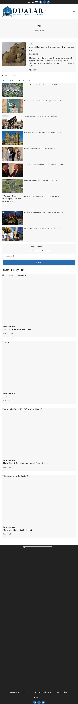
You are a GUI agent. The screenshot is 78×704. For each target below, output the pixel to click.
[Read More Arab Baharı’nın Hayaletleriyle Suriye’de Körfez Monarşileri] (12, 122)
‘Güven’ (6, 396)
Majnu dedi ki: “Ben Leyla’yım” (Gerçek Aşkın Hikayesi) (26, 463)
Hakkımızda (14, 692)
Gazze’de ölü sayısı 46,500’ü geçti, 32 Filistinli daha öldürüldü (42, 196)
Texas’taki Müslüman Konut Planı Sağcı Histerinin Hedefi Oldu (41, 85)
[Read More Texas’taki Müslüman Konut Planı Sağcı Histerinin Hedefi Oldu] (12, 90)
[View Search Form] (46, 11)
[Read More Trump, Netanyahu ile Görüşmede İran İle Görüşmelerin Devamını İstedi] (12, 170)
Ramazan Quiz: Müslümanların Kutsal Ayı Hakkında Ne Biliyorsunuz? (43, 212)
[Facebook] (40, 2)
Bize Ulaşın (27, 692)
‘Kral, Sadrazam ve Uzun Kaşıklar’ (17, 329)
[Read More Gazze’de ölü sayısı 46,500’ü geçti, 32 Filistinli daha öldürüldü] (12, 202)
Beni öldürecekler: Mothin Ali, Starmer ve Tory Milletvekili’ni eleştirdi (43, 100)
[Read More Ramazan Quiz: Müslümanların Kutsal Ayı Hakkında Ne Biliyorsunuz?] (12, 218)
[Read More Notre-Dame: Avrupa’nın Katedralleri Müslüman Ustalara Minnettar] (12, 138)
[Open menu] (74, 11)
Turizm (31, 44)
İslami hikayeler (9, 326)
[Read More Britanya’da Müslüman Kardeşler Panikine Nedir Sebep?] (12, 154)
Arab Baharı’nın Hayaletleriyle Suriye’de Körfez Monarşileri (40, 116)
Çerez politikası (61, 692)
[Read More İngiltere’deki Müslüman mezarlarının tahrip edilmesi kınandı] (12, 186)
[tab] (9, 81)
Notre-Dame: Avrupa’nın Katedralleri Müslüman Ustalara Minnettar (42, 132)
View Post (34, 70)
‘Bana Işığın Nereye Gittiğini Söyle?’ (17, 530)
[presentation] (39, 298)
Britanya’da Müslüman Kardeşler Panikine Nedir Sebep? (39, 148)
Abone (39, 262)
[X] (44, 2)
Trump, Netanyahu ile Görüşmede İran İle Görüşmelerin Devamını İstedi (44, 164)
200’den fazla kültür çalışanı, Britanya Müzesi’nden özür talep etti (43, 228)
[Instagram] (48, 2)
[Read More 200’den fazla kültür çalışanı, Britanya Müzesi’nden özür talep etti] (12, 234)
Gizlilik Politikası (43, 692)
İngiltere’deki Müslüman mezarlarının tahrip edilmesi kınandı (41, 180)
